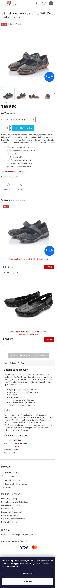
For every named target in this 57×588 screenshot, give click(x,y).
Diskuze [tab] (13, 363)
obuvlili (8, 488)
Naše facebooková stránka (16, 484)
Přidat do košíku (25, 128)
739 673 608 (9, 476)
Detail (49, 267)
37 (4, 273)
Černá (16, 446)
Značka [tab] (21, 363)
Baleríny (17, 440)
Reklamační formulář (9, 522)
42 (17, 273)
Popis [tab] (6, 363)
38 (8, 273)
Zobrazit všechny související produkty (28, 355)
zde (16, 566)
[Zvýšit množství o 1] (10, 126)
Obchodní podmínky (9, 498)
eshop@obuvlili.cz (12, 472)
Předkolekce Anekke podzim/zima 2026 (17, 535)
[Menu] (51, 3)
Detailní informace (8, 177)
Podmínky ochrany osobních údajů (14, 502)
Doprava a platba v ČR (10, 515)
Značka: (16, 24)
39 (13, 273)
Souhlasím (27, 581)
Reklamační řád (7, 508)
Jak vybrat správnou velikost (12, 172)
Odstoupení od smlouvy (10, 505)
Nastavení (27, 573)
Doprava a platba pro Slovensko (14, 518)
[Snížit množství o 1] (10, 129)
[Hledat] (37, 3)
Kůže (16, 450)
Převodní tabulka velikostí (11, 512)
